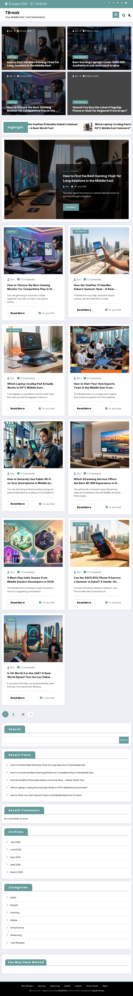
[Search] (124, 15)
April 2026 (15, 864)
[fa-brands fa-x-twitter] (113, 2)
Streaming (79, 425)
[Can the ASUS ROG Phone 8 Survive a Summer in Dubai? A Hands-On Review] (99, 543)
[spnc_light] (129, 15)
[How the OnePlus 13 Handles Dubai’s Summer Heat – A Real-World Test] (99, 250)
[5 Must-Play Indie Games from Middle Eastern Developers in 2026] (33, 543)
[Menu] (116, 15)
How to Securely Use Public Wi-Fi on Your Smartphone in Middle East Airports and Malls (30, 481)
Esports (78, 330)
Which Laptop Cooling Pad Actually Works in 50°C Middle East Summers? (30, 386)
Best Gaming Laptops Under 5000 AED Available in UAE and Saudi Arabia (99, 64)
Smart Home (17, 927)
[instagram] (121, 2)
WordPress (63, 990)
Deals (13, 897)
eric (11, 31)
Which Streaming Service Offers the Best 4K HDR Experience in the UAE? (96, 481)
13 (23, 714)
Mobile (11, 425)
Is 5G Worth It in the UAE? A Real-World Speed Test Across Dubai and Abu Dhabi (29, 675)
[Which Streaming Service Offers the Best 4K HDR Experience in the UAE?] (99, 444)
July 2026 (15, 842)
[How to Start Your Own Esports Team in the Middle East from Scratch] (99, 349)
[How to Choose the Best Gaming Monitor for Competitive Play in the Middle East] (34, 93)
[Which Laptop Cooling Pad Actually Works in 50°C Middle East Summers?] (33, 349)
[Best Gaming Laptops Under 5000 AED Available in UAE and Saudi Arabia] (99, 48)
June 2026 (15, 849)
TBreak (12, 12)
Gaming (12, 57)
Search (15, 729)
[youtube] (125, 2)
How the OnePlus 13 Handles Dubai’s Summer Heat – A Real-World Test (33, 126)
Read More (71, 207)
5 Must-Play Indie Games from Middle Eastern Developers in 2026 (30, 579)
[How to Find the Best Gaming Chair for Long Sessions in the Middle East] (34, 48)
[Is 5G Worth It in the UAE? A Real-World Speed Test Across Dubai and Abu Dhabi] (33, 638)
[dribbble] (117, 2)
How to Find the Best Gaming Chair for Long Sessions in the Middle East (33, 64)
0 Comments (28, 279)
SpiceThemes (98, 990)
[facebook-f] (109, 2)
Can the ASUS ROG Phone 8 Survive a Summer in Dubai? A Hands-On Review (97, 580)
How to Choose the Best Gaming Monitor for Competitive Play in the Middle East (31, 109)
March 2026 (16, 872)
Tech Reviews (80, 57)
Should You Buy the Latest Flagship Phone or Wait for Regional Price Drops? (100, 109)
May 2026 (15, 857)
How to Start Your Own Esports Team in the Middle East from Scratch (94, 386)
